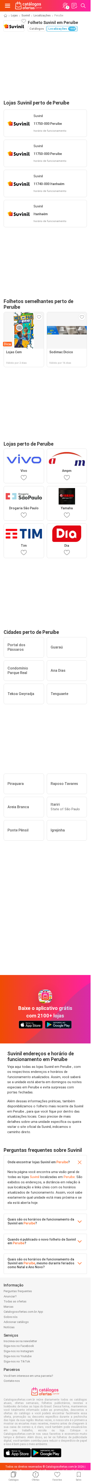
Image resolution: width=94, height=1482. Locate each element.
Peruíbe (62, 1162)
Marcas (8, 1306)
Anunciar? (10, 1296)
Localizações (42, 15)
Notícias (9, 1327)
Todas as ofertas (15, 1301)
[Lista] (74, 5)
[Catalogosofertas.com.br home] (28, 5)
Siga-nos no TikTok (17, 1361)
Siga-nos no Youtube (17, 1356)
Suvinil (25, 15)
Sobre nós (11, 1317)
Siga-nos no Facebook (19, 1346)
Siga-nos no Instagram (19, 1351)
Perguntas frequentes (18, 1291)
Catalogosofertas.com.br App (23, 1311)
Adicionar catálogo (16, 1322)
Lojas (14, 15)
